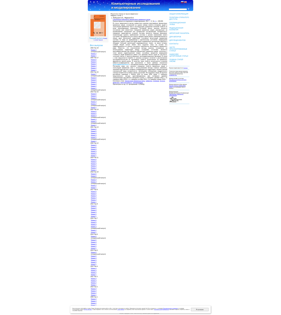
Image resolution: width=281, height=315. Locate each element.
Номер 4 (93, 64)
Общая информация (178, 14)
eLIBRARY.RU (173, 75)
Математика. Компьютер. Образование (176, 95)
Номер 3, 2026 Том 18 (100, 39)
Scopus (186, 68)
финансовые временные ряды (135, 81)
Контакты (173, 44)
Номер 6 (93, 60)
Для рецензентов (177, 40)
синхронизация (138, 82)
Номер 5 (93, 62)
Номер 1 (93, 56)
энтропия (156, 81)
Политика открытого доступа (179, 18)
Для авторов (175, 37)
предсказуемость (126, 82)
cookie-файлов (120, 309)
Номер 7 (93, 74)
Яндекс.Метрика (88, 309)
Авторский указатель (179, 33)
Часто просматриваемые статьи (178, 49)
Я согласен (200, 309)
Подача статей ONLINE (176, 60)
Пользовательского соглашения (170, 308)
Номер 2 (93, 54)
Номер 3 (93, 50)
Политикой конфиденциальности (161, 309)
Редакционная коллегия (176, 29)
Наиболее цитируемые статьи (178, 55)
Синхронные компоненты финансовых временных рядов (131, 19)
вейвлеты (149, 81)
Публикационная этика (177, 23)
